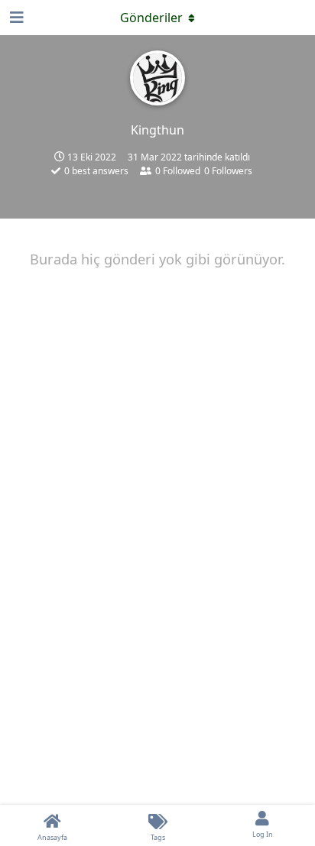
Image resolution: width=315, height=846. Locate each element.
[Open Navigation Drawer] (15, 17)
